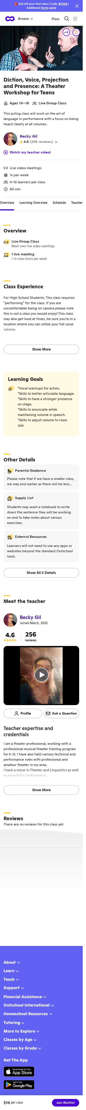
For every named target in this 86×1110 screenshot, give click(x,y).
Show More (41, 349)
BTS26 (62, 4)
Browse (23, 19)
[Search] (67, 19)
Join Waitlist (65, 1103)
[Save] (76, 32)
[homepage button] (10, 18)
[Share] (66, 32)
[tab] (7, 202)
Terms (45, 8)
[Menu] (75, 18)
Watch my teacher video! (30, 152)
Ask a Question (64, 713)
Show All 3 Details (41, 572)
